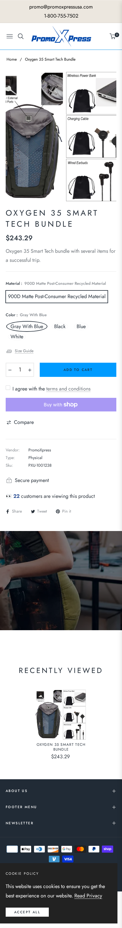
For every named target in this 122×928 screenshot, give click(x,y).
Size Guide (24, 351)
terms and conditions (68, 388)
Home (12, 59)
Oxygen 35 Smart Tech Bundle (61, 747)
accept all (27, 912)
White (16, 336)
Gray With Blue (26, 326)
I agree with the (51, 388)
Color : (26, 315)
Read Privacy (88, 895)
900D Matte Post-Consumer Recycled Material (57, 296)
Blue (81, 326)
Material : (56, 283)
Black (60, 326)
